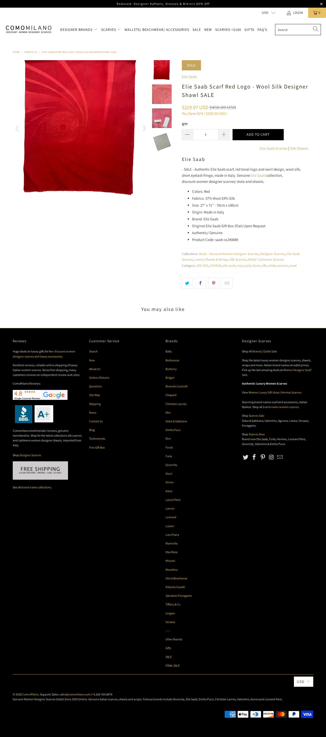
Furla (169, 456)
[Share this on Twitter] (187, 283)
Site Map (94, 395)
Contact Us (96, 421)
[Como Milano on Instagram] (271, 457)
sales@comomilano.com (75, 694)
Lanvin (170, 508)
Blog (92, 430)
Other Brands (174, 639)
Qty (185, 124)
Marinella (172, 543)
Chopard (171, 395)
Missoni (170, 561)
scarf (246, 265)
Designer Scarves (272, 253)
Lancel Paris (173, 500)
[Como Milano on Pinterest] (263, 457)
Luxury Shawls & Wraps (211, 259)
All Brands (255, 351)
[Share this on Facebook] (200, 283)
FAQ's (262, 29)
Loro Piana (172, 535)
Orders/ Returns (99, 377)
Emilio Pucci (173, 430)
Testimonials (97, 438)
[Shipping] (40, 478)
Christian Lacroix (176, 404)
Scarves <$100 (228, 29)
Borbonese (172, 360)
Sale (197, 29)
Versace (170, 622)
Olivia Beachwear (176, 578)
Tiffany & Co (173, 604)
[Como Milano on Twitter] (246, 457)
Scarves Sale (256, 415)
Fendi (169, 447)
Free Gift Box (97, 447)
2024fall (215, 265)
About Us (94, 369)
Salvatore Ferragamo (179, 596)
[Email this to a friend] (227, 283)
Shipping (95, 404)
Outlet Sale (270, 351)
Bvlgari (170, 377)
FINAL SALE (173, 665)
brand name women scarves (281, 407)
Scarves (109, 29)
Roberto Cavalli (175, 587)
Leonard (171, 517)
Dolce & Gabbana (176, 421)
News (92, 412)
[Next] (144, 128)
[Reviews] (33, 422)
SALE (169, 657)
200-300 (202, 265)
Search (93, 351)
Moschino (172, 569)
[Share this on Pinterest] (213, 283)
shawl (256, 265)
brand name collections (36, 487)
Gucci (169, 473)
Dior (168, 412)
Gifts (249, 29)
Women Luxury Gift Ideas (264, 392)
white (272, 265)
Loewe (170, 526)
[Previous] (17, 128)
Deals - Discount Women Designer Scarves (229, 253)
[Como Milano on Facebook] (254, 457)
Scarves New (257, 434)
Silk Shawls (299, 148)
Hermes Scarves (291, 392)
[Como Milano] (28, 29)
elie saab (229, 265)
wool (293, 265)
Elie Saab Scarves (274, 148)
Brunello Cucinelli (177, 386)
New (208, 29)
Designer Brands (76, 29)
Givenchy (171, 465)
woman (282, 265)
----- (168, 630)
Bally (169, 351)
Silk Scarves (238, 259)
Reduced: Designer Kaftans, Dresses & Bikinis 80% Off (163, 4)
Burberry (171, 369)
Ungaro (170, 613)
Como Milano (30, 694)
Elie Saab (189, 76)
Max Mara (172, 552)
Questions (95, 386)
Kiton (169, 491)
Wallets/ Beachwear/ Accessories (157, 29)
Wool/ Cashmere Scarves (266, 259)
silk (264, 265)
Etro (168, 438)
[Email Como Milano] (280, 457)
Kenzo (169, 482)
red (239, 265)
